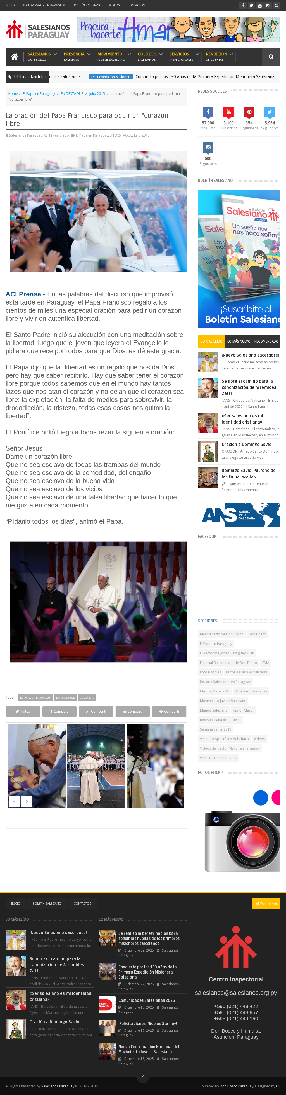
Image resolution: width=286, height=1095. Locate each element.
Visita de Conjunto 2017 (218, 758)
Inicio (10, 5)
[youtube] (260, 5)
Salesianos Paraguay (57, 1086)
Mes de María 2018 (215, 691)
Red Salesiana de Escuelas (220, 720)
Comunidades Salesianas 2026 (146, 1000)
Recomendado (266, 341)
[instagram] (268, 5)
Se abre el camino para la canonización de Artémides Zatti (249, 387)
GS (278, 1086)
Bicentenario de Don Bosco (222, 634)
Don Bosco (257, 634)
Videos (114, 5)
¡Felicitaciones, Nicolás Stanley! (147, 1023)
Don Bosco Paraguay (236, 1086)
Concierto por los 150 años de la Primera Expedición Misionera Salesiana (173, 76)
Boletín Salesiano (87, 5)
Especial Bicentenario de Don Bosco (228, 663)
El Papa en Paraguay (39, 94)
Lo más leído (212, 341)
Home (13, 94)
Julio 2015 (97, 94)
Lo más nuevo (239, 341)
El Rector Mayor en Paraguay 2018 (227, 653)
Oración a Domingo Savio (246, 444)
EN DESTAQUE (263, 77)
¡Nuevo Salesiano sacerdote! (250, 355)
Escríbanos (269, 904)
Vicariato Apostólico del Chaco (224, 739)
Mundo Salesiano (214, 710)
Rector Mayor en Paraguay (43, 5)
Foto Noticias (210, 672)
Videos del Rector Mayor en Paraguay (230, 748)
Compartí (61, 711)
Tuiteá (25, 711)
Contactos (136, 5)
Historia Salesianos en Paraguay (225, 682)
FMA (265, 663)
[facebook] (243, 5)
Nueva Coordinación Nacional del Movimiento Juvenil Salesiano (148, 1049)
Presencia (74, 57)
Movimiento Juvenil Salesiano (223, 701)
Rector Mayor (243, 710)
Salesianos (39, 57)
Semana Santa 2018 (215, 729)
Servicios (181, 57)
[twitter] (251, 5)
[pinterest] (276, 5)
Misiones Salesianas (251, 691)
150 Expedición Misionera (78, 77)
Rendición (216, 57)
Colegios (147, 57)
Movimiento (111, 57)
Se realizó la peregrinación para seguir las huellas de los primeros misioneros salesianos (149, 938)
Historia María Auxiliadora (247, 672)
